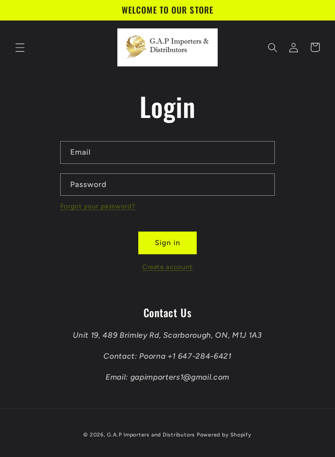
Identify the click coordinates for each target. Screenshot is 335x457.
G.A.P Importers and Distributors (151, 435)
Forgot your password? (98, 206)
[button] (20, 47)
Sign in (167, 242)
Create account (167, 267)
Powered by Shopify (224, 435)
